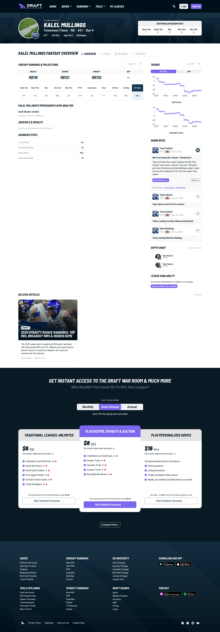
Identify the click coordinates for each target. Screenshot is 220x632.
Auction (69, 579)
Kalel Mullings (180, 188)
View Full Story (159, 180)
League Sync (118, 579)
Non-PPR (70, 563)
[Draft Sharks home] (30, 6)
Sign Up (196, 6)
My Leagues (117, 6)
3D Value (163, 71)
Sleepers (24, 569)
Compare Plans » (110, 524)
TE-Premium (71, 606)
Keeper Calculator (28, 599)
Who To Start (26, 609)
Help (115, 602)
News (53, 6)
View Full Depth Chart (194, 248)
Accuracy (117, 599)
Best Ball (70, 576)
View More (198, 295)
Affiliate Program (120, 596)
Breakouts (24, 573)
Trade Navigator (27, 602)
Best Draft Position (28, 576)
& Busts (32, 573)
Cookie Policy (79, 623)
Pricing (116, 606)
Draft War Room (27, 592)
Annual (132, 407)
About (115, 592)
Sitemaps (49, 623)
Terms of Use (63, 623)
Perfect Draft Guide (28, 563)
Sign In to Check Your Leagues (164, 286)
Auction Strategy (120, 576)
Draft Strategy (119, 563)
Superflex (70, 573)
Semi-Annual (110, 407)
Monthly (87, 407)
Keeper (69, 609)
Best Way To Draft (28, 566)
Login (184, 6)
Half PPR (70, 566)
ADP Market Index (28, 596)
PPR (68, 569)
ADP (189, 71)
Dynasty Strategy (120, 566)
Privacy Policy (34, 623)
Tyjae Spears (167, 264)
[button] (176, 153)
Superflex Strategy (121, 569)
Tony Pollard (167, 256)
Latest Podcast (26, 579)
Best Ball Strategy (120, 573)
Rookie (69, 602)
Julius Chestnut (169, 188)
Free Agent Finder (28, 606)
